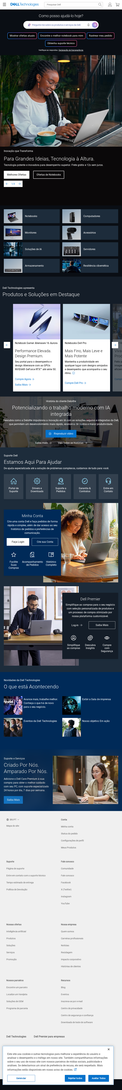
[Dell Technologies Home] (24, 4)
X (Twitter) (66, 889)
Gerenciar (21, 1078)
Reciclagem (66, 952)
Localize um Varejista (16, 994)
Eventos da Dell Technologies (40, 721)
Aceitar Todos (99, 1078)
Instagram (66, 896)
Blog (63, 987)
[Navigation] (4, 4)
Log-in (74, 625)
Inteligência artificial (16, 931)
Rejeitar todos (75, 1078)
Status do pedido (69, 833)
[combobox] (73, 4)
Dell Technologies (16, 1036)
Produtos (11, 938)
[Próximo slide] (19, 184)
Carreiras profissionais (72, 938)
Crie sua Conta (45, 541)
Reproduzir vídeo (63, 433)
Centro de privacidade (71, 1008)
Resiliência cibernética (96, 265)
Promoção (11, 959)
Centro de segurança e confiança (77, 1015)
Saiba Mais (21, 384)
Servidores (89, 249)
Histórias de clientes (71, 966)
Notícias (65, 945)
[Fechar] (108, 1049)
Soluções (10, 945)
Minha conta (67, 826)
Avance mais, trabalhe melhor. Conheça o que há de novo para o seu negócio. (41, 703)
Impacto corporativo (71, 959)
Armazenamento (34, 265)
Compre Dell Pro (74, 382)
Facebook (66, 882)
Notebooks (31, 216)
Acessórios (89, 232)
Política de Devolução (16, 889)
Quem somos (67, 931)
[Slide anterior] (7, 184)
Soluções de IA (33, 249)
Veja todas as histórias (70, 442)
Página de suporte (15, 868)
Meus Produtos (68, 847)
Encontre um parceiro (16, 987)
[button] (110, 4)
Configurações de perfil (72, 840)
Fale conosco (67, 875)
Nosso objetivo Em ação (96, 721)
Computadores (91, 216)
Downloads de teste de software (77, 1022)
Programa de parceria (17, 1008)
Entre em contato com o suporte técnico (26, 875)
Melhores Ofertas (16, 174)
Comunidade (67, 868)
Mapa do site (12, 826)
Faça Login (18, 541)
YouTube (65, 903)
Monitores (30, 232)
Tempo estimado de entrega (20, 882)
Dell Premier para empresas (49, 1036)
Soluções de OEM (14, 1001)
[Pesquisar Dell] (100, 4)
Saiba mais (41, 442)
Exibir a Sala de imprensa (96, 699)
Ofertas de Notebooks (49, 174)
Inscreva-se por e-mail (71, 1001)
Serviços (10, 952)
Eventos (65, 994)
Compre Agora (23, 379)
